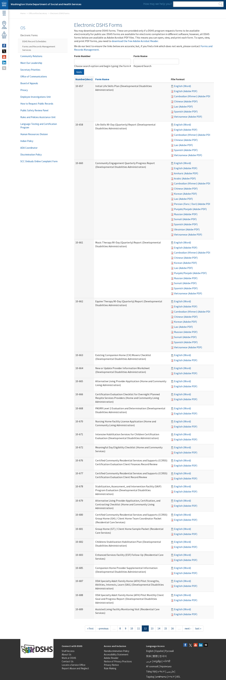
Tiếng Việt (151, 671)
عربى (149, 661)
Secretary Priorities (30, 69)
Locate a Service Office (73, 664)
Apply (79, 71)
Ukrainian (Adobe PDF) (187, 229)
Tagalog (150, 676)
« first (90, 628)
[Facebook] (185, 645)
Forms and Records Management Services (38, 48)
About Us (66, 654)
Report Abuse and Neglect (75, 668)
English (150, 651)
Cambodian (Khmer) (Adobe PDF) (193, 96)
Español (159, 651)
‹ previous (103, 628)
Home (22, 13)
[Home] (4, 4)
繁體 (155, 656)
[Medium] (205, 645)
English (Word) (182, 86)
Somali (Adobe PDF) (185, 219)
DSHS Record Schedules (34, 41)
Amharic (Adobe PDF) (186, 173)
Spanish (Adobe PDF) (186, 111)
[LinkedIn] (200, 645)
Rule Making (110, 668)
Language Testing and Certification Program (38, 125)
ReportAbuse (4, 37)
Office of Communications (33, 76)
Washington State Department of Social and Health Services (46, 4)
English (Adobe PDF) (185, 91)
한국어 (163, 656)
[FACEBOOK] (4, 45)
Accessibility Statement (116, 654)
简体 (148, 656)
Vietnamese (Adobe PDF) (188, 116)
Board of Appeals (29, 83)
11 (138, 628)
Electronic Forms (29, 35)
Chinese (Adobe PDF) (186, 101)
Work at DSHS (69, 657)
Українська (165, 666)
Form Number (82, 56)
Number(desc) (84, 79)
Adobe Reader (111, 657)
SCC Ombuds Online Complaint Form (39, 161)
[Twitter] (190, 645)
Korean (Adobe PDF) (185, 193)
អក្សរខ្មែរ (157, 661)
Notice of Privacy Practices (118, 661)
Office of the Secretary (38, 13)
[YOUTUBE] (4, 57)
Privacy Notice (111, 664)
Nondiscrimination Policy (116, 651)
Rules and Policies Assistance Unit (38, 117)
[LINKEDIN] (4, 62)
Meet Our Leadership (31, 62)
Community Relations (31, 56)
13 (152, 628)
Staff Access (68, 651)
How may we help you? (157, 3)
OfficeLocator (4, 28)
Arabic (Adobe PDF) (185, 178)
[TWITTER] (4, 51)
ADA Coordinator (29, 147)
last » (198, 628)
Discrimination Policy (31, 154)
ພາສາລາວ (161, 676)
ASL (178, 676)
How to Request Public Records (36, 103)
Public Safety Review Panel (34, 110)
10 (131, 628)
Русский (169, 651)
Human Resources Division (34, 134)
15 (165, 628)
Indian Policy (26, 141)
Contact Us (67, 661)
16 (172, 628)
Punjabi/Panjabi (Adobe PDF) (190, 209)
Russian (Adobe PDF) (185, 214)
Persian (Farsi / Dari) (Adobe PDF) (192, 204)
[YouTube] (195, 645)
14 (159, 628)
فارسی (170, 671)
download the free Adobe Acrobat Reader (135, 41)
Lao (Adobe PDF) (183, 106)
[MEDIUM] (4, 68)
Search (221, 4)
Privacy (24, 90)
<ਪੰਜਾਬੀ (166, 661)
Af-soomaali (152, 666)
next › (188, 628)
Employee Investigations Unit (35, 96)
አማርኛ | (162, 671)
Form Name (140, 56)
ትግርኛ (171, 676)
